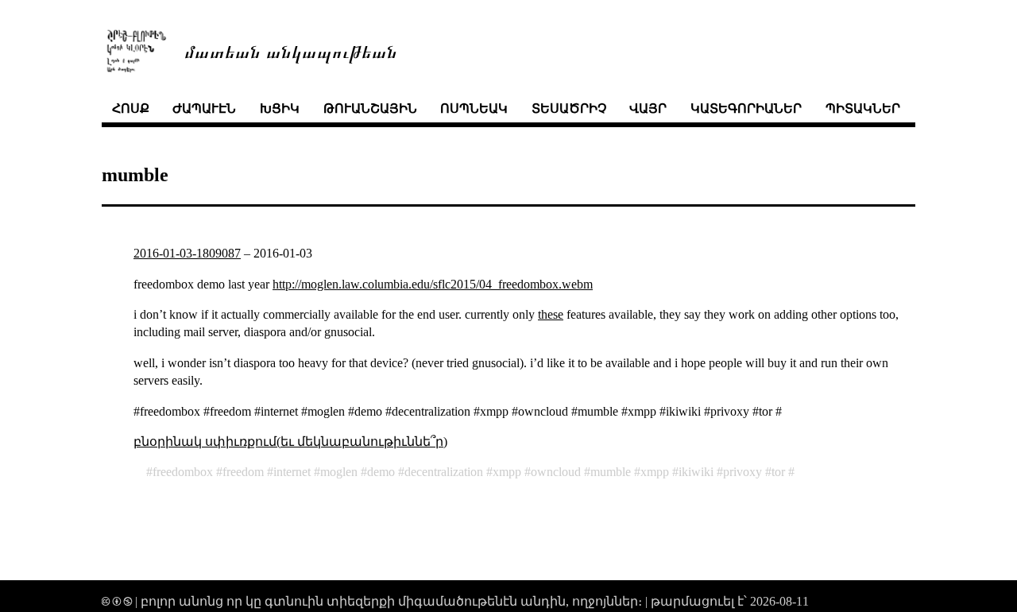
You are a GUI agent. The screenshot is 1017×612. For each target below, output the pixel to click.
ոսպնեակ (474, 108)
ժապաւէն (204, 108)
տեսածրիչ (569, 108)
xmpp (507, 471)
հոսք (130, 108)
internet (292, 471)
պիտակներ (863, 108)
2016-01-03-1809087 (187, 253)
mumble (610, 471)
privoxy (742, 471)
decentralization (443, 471)
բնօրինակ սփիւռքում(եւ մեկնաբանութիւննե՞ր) (290, 441)
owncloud (556, 471)
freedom (243, 471)
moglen (339, 471)
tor (778, 471)
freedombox (183, 471)
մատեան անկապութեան (290, 50)
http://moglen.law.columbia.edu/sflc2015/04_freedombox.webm (433, 284)
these (550, 314)
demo (381, 471)
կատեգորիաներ (746, 108)
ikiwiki (696, 471)
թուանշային (370, 108)
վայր (648, 108)
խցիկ (280, 108)
